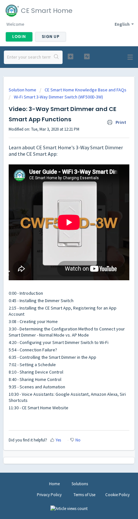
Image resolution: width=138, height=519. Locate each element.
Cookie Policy (117, 494)
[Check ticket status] (86, 56)
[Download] (57, 259)
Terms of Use (84, 494)
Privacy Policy (49, 494)
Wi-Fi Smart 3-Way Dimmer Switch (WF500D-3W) (58, 97)
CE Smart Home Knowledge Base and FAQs (85, 90)
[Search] (56, 57)
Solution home (23, 90)
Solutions (80, 484)
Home (54, 484)
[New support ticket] (70, 56)
